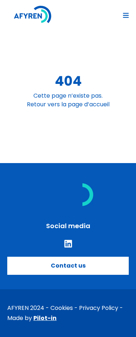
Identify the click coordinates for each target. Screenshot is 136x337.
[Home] (32, 14)
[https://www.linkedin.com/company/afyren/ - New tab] (68, 243)
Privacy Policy (98, 308)
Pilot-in (45, 318)
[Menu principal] (126, 14)
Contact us (68, 265)
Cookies (61, 308)
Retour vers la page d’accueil (68, 104)
